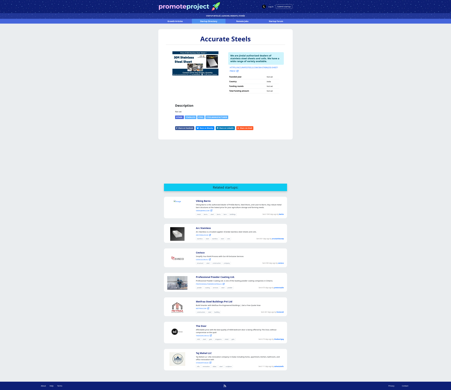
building (217, 312)
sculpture (229, 366)
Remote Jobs (242, 21)
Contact (405, 386)
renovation (206, 366)
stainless (190, 117)
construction (217, 263)
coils (228, 239)
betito (281, 214)
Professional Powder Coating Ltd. (215, 277)
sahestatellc (279, 366)
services (215, 288)
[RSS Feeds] (225, 386)
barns (206, 214)
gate (210, 339)
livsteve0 (280, 312)
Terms (59, 386)
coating (207, 288)
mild (198, 339)
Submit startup (284, 6)
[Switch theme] (264, 6)
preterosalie (279, 288)
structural (200, 263)
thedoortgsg (279, 339)
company (227, 263)
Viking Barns (203, 201)
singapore (218, 339)
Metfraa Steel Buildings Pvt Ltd (214, 301)
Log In (270, 6)
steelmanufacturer (216, 117)
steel (201, 117)
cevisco (281, 263)
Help (51, 386)
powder (199, 288)
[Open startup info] (177, 201)
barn (225, 214)
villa (198, 366)
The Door (201, 326)
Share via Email (246, 128)
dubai (214, 366)
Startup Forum (276, 21)
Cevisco (200, 252)
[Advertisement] (225, 161)
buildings (233, 214)
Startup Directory (208, 21)
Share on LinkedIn (226, 128)
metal (199, 214)
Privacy (391, 386)
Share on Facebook (185, 128)
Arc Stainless (203, 228)
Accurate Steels (225, 38)
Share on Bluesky (206, 128)
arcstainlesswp (278, 239)
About (43, 386)
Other (179, 117)
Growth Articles (175, 21)
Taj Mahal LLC (204, 353)
